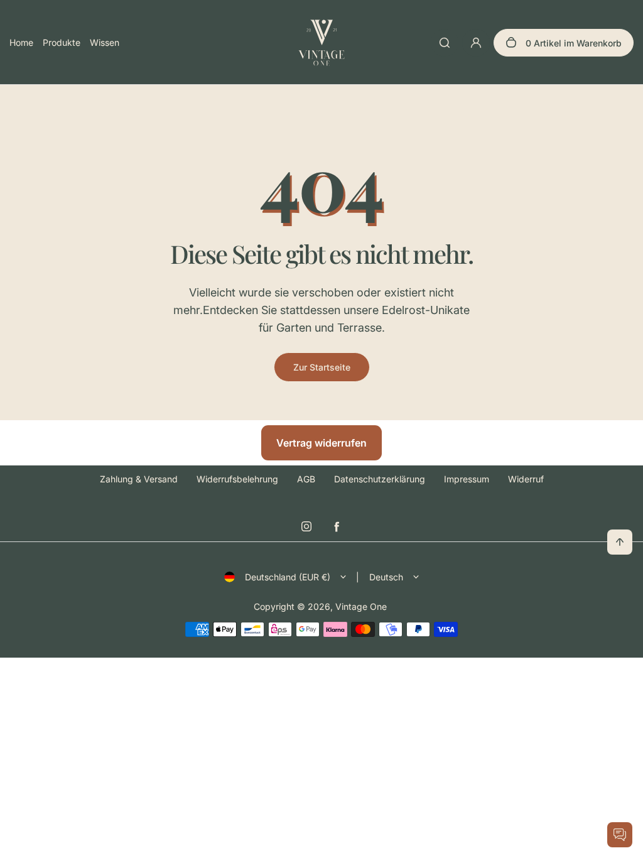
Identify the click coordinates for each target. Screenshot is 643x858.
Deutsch (386, 577)
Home (21, 42)
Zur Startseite (321, 367)
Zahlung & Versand (139, 479)
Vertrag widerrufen (321, 443)
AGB (306, 479)
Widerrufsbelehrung (237, 479)
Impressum (466, 479)
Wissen (104, 42)
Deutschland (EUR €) (287, 577)
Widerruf (526, 479)
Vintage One (361, 606)
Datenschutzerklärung (379, 479)
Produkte (61, 42)
